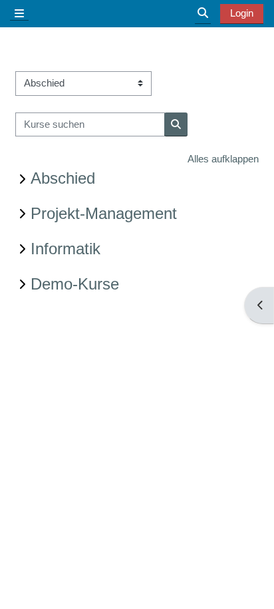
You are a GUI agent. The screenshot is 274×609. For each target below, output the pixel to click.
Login (241, 13)
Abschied (63, 178)
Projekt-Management (104, 213)
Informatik (65, 249)
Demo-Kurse (75, 284)
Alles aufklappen (223, 158)
